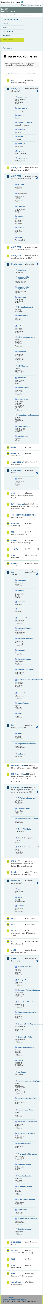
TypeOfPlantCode (21, 829)
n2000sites (21, 378)
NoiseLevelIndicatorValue (21, 1122)
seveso (14, 1250)
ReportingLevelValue (21, 1176)
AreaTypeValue (21, 980)
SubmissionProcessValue (21, 1219)
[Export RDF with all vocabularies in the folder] (37, 91)
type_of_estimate (21, 151)
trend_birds (21, 144)
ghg (13, 555)
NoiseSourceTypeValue (21, 1133)
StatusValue (21, 1210)
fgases (14, 540)
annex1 (20, 733)
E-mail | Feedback (9, 1297)
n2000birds (21, 351)
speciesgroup (21, 436)
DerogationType (21, 808)
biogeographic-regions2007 (21, 278)
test (13, 1259)
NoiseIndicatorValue (21, 1110)
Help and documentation (11, 19)
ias (12, 572)
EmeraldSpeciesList (21, 307)
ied (12, 725)
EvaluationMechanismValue (21, 1012)
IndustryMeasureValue (21, 1047)
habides (15, 563)
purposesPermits (21, 659)
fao (12, 532)
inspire (14, 872)
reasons (21, 227)
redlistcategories (21, 426)
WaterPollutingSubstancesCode (21, 847)
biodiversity (16, 264)
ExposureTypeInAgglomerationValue (21, 1024)
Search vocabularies (14, 74)
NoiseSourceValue (21, 1143)
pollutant (21, 754)
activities (21, 184)
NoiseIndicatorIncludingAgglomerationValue (21, 1081)
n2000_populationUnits (21, 337)
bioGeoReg (21, 580)
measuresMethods (21, 628)
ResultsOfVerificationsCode (21, 819)
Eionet (12, 15)
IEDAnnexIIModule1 (18, 766)
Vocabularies (8, 40)
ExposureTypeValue (21, 1037)
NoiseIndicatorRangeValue (21, 1098)
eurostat (15, 523)
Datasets (6, 23)
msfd (13, 950)
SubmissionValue (21, 1229)
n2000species (21, 399)
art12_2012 (16, 89)
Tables (5, 27)
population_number (21, 122)
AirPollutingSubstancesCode (21, 798)
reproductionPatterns (21, 669)
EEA (12, 2)
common (15, 453)
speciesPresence (21, 693)
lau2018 (14, 931)
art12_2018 (16, 168)
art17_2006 (16, 176)
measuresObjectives (21, 638)
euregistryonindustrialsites (18, 515)
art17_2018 (16, 256)
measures (21, 609)
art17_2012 (16, 247)
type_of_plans (21, 158)
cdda (13, 447)
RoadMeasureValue (21, 1186)
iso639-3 (21, 1060)
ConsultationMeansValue (21, 1002)
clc (19, 889)
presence (21, 129)
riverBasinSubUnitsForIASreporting (21, 680)
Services (6, 44)
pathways (21, 650)
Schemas (6, 36)
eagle (20, 897)
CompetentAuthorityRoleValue (21, 990)
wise (13, 1274)
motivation (21, 326)
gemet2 (14, 549)
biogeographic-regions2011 (21, 288)
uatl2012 (21, 906)
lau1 (13, 918)
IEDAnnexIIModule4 (18, 787)
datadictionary (17, 462)
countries (21, 206)
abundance (21, 270)
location (21, 115)
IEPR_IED (15, 861)
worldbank (16, 1282)
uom (13, 1265)
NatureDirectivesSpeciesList (21, 415)
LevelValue (21, 1072)
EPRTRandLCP (18, 504)
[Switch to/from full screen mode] (29, 5)
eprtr (13, 493)
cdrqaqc (21, 590)
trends (20, 237)
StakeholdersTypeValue (21, 1199)
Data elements (8, 31)
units (20, 713)
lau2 (13, 925)
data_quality (21, 108)
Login (24, 5)
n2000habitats (21, 366)
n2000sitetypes (21, 387)
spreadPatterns (21, 703)
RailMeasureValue (21, 1164)
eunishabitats (21, 315)
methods (21, 216)
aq (12, 80)
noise (13, 959)
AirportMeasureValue (21, 967)
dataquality (21, 297)
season (20, 137)
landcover (15, 881)
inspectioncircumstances (21, 744)
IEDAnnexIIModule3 (18, 774)
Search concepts (30, 74)
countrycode (21, 97)
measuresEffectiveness (21, 618)
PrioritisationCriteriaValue (21, 1154)
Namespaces (7, 48)
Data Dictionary (20, 15)
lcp (12, 942)
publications (17, 1242)
